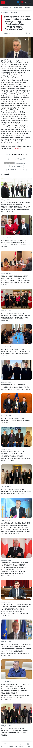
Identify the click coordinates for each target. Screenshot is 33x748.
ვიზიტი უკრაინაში (16, 166)
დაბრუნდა (17, 148)
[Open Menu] (30, 2)
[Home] (3, 2)
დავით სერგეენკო (21, 163)
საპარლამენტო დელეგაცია (16, 169)
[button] (7, 8)
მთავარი (4, 12)
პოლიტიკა (13, 12)
